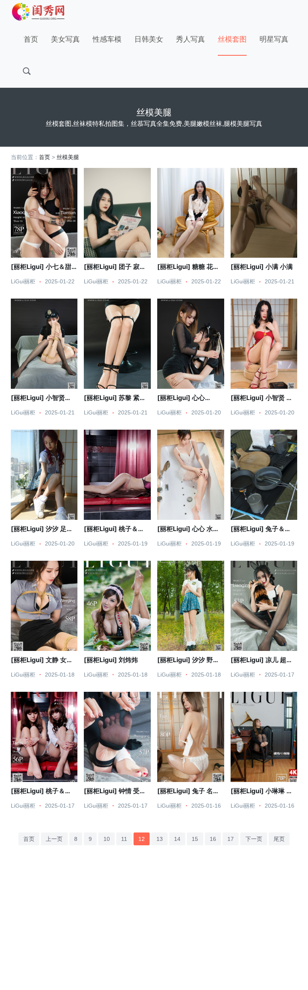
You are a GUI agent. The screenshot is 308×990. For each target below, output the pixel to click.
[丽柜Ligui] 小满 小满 (262, 267)
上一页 (54, 839)
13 (159, 839)
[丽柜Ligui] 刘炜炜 (111, 660)
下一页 (253, 839)
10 (106, 839)
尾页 (279, 839)
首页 (31, 39)
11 (124, 839)
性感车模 (107, 39)
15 (195, 839)
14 (177, 839)
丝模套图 (232, 39)
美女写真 (65, 39)
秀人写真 (190, 39)
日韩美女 (148, 39)
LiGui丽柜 (23, 281)
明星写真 (273, 39)
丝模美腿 (68, 157)
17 (230, 839)
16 (213, 839)
